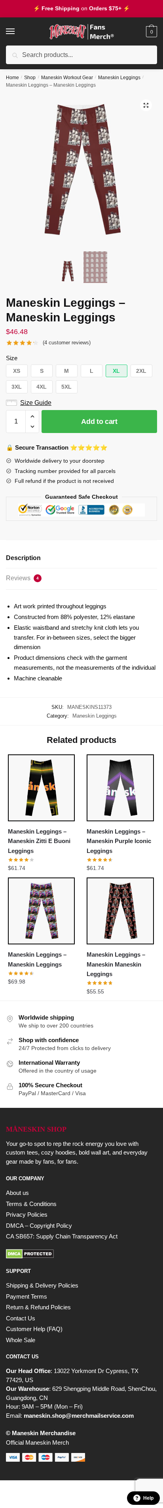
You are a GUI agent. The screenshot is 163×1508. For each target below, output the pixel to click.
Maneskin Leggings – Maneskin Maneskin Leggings (116, 964)
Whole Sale (20, 1340)
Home (12, 77)
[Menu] (18, 32)
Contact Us (20, 1318)
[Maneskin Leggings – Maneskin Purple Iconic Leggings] (120, 787)
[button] (146, 105)
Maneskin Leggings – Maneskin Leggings (37, 959)
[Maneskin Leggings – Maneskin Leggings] (41, 910)
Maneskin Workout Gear (67, 77)
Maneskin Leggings (119, 77)
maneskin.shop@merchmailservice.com (79, 1415)
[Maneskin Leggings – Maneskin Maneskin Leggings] (120, 910)
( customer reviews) (67, 343)
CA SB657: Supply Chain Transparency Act (62, 1236)
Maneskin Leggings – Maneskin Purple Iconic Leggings (119, 841)
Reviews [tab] (22, 578)
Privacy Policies (26, 1214)
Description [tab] (23, 558)
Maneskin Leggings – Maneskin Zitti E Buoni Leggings (39, 841)
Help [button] (148, 1498)
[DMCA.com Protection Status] (81, 1254)
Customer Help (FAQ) (34, 1329)
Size (11, 358)
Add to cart (99, 421)
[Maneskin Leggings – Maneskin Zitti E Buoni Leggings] (41, 787)
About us (17, 1192)
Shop (30, 77)
